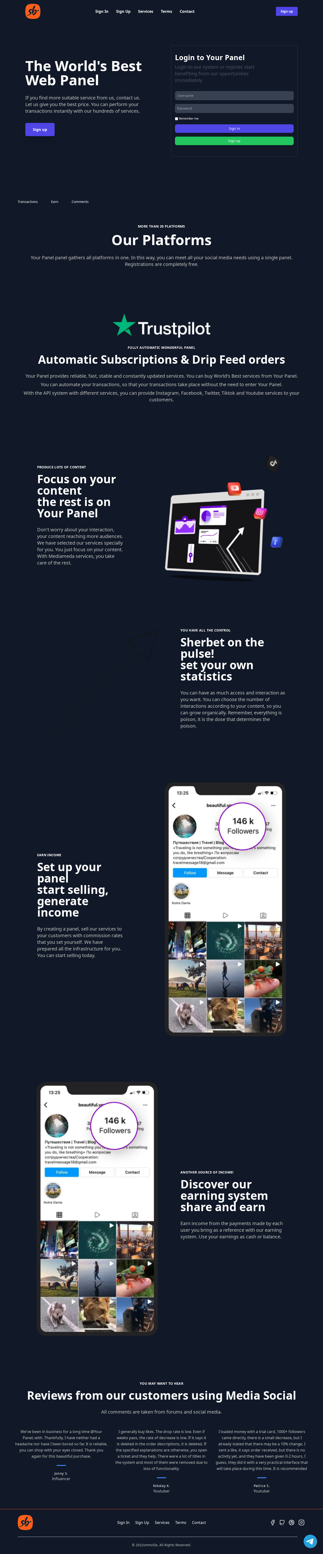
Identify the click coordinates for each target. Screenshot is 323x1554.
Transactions (28, 201)
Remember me (189, 119)
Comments (80, 201)
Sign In (102, 11)
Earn (54, 201)
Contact (187, 11)
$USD (207, 11)
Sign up (287, 11)
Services (145, 11)
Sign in (234, 128)
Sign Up (123, 11)
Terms (166, 11)
